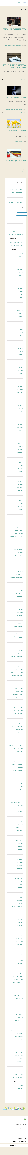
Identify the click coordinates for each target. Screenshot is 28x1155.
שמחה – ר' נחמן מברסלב (17, 1055)
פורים (21, 957)
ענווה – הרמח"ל (19, 954)
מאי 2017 (20, 503)
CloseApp (12, 1145)
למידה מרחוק (19, 830)
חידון (21, 780)
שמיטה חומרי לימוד (18, 1058)
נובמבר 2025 (20, 269)
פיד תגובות (20, 1091)
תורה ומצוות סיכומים (18, 1071)
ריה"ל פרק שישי (19, 998)
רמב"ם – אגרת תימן (18, 1004)
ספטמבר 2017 (19, 490)
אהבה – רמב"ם (19, 542)
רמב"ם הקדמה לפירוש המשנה (16, 1007)
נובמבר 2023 (20, 319)
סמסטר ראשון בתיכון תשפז (17, 192)
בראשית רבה (19, 565)
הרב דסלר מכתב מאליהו (18, 109)
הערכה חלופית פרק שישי (17, 606)
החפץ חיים (20, 580)
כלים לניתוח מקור (19, 814)
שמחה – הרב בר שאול (18, 1042)
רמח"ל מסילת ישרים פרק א (17, 1023)
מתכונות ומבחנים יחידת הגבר (17, 906)
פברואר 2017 (20, 512)
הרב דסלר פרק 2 (18, 45)
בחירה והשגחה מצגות (18, 555)
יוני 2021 (20, 402)
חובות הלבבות (19, 754)
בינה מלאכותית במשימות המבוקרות (15, 202)
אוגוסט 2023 (20, 329)
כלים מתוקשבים (19, 818)
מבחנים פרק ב (19, 859)
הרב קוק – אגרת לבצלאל (17, 688)
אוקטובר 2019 (19, 424)
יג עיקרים (20, 789)
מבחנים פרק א (19, 856)
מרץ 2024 (20, 307)
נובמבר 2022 (20, 354)
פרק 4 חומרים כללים (18, 966)
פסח (21, 960)
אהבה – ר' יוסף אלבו (18, 539)
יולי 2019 (20, 430)
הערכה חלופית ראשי (18, 609)
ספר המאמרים (19, 922)
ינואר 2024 (20, 313)
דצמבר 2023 (20, 316)
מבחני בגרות (20, 849)
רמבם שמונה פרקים (18, 1020)
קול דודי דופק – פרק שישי (17, 979)
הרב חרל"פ (20, 647)
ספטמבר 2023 (19, 326)
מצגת (21, 897)
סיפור (21, 916)
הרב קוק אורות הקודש (18, 710)
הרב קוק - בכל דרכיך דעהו (9, 109)
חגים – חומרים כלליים (18, 748)
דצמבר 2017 (20, 481)
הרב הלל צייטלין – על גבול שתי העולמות (16, 637)
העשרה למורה (19, 612)
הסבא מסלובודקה (19, 593)
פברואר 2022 (19, 376)
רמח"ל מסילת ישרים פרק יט (17, 1026)
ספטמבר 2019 (19, 427)
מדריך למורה (19, 868)
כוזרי (21, 808)
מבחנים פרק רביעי (18, 862)
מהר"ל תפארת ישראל (18, 878)
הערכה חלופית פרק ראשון (17, 599)
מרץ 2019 (20, 440)
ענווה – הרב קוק (19, 950)
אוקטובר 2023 (19, 323)
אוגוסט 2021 (20, 395)
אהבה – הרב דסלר (18, 533)
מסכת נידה (20, 887)
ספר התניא (20, 928)
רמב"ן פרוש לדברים (18, 1014)
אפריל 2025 (20, 281)
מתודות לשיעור (19, 900)
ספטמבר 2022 (19, 357)
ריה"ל (21, 988)
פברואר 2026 (19, 259)
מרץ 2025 (20, 285)
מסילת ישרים (19, 884)
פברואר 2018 (20, 474)
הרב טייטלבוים (19, 653)
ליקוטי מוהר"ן (19, 824)
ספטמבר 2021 (19, 392)
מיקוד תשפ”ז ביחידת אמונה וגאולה (16, 189)
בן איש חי (20, 561)
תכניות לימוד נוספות (18, 1074)
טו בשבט (20, 786)
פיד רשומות (20, 1088)
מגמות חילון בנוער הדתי (18, 865)
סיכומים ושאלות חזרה (18, 913)
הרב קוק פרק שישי (18, 716)
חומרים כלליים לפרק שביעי (17, 764)
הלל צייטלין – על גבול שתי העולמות (15, 587)
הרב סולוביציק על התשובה (10, 45)
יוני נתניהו (20, 792)
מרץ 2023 (20, 342)
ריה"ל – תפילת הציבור (18, 995)
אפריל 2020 (20, 414)
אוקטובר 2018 (19, 452)
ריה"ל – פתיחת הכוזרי (18, 992)
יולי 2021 (20, 399)
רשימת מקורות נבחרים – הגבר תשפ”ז (15, 195)
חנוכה (21, 783)
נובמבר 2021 (20, 386)
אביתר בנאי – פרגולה (14, 245)
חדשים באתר (19, 751)
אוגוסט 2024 (20, 297)
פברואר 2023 (19, 345)
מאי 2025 (20, 278)
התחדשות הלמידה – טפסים (17, 739)
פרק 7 (21, 969)
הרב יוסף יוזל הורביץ (18, 659)
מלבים (21, 881)
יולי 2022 (20, 364)
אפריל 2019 (20, 437)
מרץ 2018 (20, 471)
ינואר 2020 (20, 421)
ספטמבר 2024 (19, 294)
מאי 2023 (20, 338)
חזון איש (20, 773)
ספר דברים (20, 919)
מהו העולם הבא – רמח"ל (17, 871)
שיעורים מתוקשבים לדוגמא (17, 1036)
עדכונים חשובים (19, 935)
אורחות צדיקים (19, 546)
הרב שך (20, 723)
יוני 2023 (20, 335)
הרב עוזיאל (20, 678)
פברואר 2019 (20, 443)
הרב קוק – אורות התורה (17, 694)
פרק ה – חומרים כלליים (17, 973)
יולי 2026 (20, 253)
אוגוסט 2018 (20, 455)
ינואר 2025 (20, 288)
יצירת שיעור (20, 805)
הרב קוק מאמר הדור (18, 713)
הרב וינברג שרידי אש (18, 640)
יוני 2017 (20, 500)
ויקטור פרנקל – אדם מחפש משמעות (15, 745)
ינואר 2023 (20, 348)
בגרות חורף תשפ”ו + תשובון (17, 199)
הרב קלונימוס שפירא (18, 720)
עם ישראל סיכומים (18, 938)
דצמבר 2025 (20, 266)
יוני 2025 (20, 275)
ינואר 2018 (20, 478)
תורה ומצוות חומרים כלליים (17, 1064)
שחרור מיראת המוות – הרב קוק (16, 1030)
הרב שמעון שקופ (19, 729)
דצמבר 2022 (20, 351)
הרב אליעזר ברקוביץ (18, 626)
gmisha (20, 520)
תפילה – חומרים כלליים (17, 1077)
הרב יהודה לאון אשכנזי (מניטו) (16, 656)
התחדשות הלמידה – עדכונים (17, 742)
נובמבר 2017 (20, 484)
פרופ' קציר (20, 963)
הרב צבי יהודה (19, 682)
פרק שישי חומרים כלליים (17, 976)
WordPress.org (19, 1094)
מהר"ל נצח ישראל (18, 875)
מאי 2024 (20, 304)
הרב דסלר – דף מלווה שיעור (16, 161)
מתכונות (20, 903)
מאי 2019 (20, 433)
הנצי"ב (21, 590)
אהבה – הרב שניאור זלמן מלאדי (16, 536)
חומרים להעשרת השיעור (17, 131)
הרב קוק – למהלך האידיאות (17, 707)
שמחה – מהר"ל (19, 1049)
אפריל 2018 (20, 468)
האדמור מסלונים (19, 574)
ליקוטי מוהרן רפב (19, 827)
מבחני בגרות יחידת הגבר (17, 852)
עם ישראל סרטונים (18, 941)
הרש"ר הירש (19, 735)
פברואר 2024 (19, 310)
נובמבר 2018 (20, 449)
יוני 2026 (20, 256)
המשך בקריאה (23, 47)
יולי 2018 (20, 459)
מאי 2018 (20, 465)
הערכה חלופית (19, 596)
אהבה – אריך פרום (18, 527)
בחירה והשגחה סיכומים (18, 558)
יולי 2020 (20, 408)
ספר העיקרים (19, 925)
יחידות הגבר (20, 795)
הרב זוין (20, 644)
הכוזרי (21, 584)
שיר (21, 1039)
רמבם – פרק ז (19, 1017)
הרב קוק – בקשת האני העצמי (16, 701)
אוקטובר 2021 (19, 389)
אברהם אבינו (19, 523)
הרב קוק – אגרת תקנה (18, 691)
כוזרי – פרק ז (19, 811)
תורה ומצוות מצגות (18, 1068)
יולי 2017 (20, 497)
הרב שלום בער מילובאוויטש (17, 726)
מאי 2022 (20, 367)
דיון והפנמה (20, 571)
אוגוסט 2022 (20, 361)
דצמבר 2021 (20, 383)
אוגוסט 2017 (20, 493)
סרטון (21, 931)
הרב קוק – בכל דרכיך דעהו (17, 697)
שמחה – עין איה (19, 1052)
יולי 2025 (20, 272)
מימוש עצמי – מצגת (14, 242)
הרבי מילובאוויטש (19, 732)
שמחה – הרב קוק (19, 1045)
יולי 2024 (20, 300)
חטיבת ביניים (19, 777)
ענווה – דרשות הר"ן (18, 944)
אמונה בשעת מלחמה (18, 549)
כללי (5, 45)
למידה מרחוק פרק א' (18, 837)
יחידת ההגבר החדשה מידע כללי (16, 802)
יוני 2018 (20, 462)
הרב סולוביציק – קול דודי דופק (16, 672)
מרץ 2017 (20, 509)
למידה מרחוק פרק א (18, 833)
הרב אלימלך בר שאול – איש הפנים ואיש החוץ (15, 623)
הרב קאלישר (19, 685)
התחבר (20, 1085)
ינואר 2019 (20, 446)
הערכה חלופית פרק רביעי (17, 603)
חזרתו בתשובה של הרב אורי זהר (14, 29)
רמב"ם (21, 1001)
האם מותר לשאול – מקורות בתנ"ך (16, 577)
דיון (21, 568)
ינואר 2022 (20, 380)
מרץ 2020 (20, 418)
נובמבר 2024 (20, 291)
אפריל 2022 (20, 370)
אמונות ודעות (19, 552)
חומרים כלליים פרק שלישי (17, 767)
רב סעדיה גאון (19, 985)
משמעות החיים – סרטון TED (16, 97)
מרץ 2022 (20, 373)
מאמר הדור (20, 846)
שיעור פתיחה (19, 1033)
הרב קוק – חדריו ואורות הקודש (16, 704)
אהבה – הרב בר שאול (18, 530)
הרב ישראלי (20, 663)
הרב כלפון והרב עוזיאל (18, 666)
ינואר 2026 (20, 262)
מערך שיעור (20, 890)
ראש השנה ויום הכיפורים (17, 982)
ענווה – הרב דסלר (18, 947)
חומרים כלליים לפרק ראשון (21, 111)
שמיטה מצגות (19, 1061)
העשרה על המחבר (18, 618)
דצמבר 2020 (20, 405)
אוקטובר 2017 (19, 487)
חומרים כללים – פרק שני (17, 770)
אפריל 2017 (20, 506)
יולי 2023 (20, 332)
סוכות (21, 909)
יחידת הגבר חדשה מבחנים (17, 799)
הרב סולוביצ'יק (19, 669)
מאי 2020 (20, 411)
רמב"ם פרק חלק (19, 1011)
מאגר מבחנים (19, 843)
